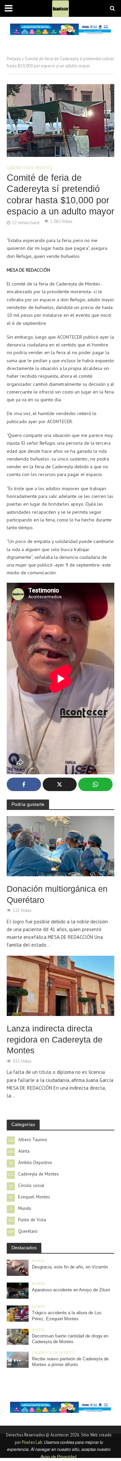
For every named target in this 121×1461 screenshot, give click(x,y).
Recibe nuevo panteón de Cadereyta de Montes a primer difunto (70, 1362)
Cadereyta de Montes (29, 167)
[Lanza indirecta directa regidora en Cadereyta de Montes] (60, 985)
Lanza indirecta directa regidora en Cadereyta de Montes (55, 1039)
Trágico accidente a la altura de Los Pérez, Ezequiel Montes (67, 1316)
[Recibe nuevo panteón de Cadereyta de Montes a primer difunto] (18, 1359)
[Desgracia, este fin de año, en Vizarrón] (18, 1267)
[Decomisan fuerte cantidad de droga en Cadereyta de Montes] (18, 1336)
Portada (14, 58)
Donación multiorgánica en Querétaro (57, 894)
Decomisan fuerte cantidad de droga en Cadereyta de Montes (70, 1339)
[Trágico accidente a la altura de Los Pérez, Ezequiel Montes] (18, 1313)
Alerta (38, 1260)
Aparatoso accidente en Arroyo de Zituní (71, 1290)
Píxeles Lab (32, 1442)
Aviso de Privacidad (58, 1457)
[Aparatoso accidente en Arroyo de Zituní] (18, 1290)
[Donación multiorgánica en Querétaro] (60, 845)
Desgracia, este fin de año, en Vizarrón (70, 1267)
